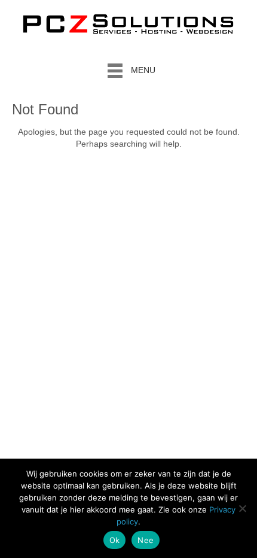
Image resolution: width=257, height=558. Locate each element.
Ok (114, 540)
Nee (145, 540)
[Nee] (242, 508)
